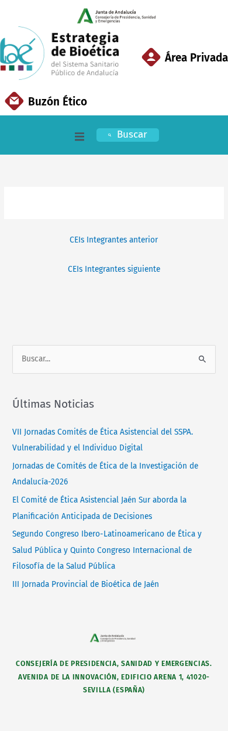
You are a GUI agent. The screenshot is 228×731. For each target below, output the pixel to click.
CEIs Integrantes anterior (114, 240)
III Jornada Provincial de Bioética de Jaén (85, 584)
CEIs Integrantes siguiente (114, 269)
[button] (79, 136)
